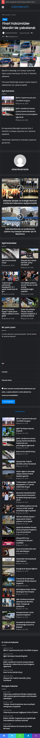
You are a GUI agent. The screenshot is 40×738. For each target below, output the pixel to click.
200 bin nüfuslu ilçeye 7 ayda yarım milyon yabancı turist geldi (10, 312)
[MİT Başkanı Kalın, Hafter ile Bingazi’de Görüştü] (8, 592)
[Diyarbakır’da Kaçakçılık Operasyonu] (8, 562)
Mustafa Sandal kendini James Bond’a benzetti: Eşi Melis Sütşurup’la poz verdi (26, 496)
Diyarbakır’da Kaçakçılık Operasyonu (26, 560)
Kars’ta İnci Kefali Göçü (9, 261)
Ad (3, 363)
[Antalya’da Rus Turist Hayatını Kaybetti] (8, 615)
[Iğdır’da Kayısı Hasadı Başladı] (8, 431)
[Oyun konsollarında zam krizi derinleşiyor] (8, 552)
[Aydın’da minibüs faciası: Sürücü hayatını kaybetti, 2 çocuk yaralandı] (29, 302)
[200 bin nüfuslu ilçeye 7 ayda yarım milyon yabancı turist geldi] (10, 302)
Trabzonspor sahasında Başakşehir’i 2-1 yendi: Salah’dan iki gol (9, 287)
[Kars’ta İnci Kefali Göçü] (10, 253)
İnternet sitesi (7, 380)
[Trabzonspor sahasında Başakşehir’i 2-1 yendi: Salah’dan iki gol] (10, 276)
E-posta (5, 372)
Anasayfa (7, 15)
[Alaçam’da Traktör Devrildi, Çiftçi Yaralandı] (29, 253)
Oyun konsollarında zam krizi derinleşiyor (26, 550)
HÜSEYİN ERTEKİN (11, 33)
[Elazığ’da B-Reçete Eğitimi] (8, 572)
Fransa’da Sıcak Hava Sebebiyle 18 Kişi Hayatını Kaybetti (26, 581)
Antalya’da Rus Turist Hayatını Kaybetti (25, 613)
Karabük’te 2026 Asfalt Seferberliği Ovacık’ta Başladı (25, 624)
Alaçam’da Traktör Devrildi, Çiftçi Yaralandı (28, 262)
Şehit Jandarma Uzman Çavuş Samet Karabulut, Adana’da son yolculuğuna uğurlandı (26, 442)
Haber (14, 15)
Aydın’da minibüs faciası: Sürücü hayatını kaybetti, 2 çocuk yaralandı (29, 312)
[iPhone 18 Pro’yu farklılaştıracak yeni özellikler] (8, 541)
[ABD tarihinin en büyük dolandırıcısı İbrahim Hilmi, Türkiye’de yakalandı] (8, 602)
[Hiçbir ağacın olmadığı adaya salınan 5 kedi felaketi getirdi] (8, 474)
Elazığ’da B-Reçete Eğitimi (26, 569)
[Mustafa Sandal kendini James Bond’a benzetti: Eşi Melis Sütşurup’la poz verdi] (8, 496)
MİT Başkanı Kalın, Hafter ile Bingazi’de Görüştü (26, 590)
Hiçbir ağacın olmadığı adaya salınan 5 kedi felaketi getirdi (25, 473)
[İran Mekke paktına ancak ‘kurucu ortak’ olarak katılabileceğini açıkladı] (29, 276)
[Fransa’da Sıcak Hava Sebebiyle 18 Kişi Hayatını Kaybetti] (8, 582)
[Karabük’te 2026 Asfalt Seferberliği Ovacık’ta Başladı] (8, 625)
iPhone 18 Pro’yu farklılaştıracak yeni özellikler (24, 540)
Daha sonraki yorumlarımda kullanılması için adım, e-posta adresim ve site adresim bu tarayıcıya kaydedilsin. (18, 392)
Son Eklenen (20, 411)
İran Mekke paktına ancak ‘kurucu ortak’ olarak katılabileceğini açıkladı (26, 508)
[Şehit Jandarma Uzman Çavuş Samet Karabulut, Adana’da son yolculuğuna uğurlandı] (8, 111)
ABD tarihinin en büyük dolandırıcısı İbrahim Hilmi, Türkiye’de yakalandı (25, 603)
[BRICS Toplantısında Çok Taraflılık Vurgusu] (8, 100)
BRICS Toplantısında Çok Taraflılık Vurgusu (26, 419)
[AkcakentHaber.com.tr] (20, 7)
